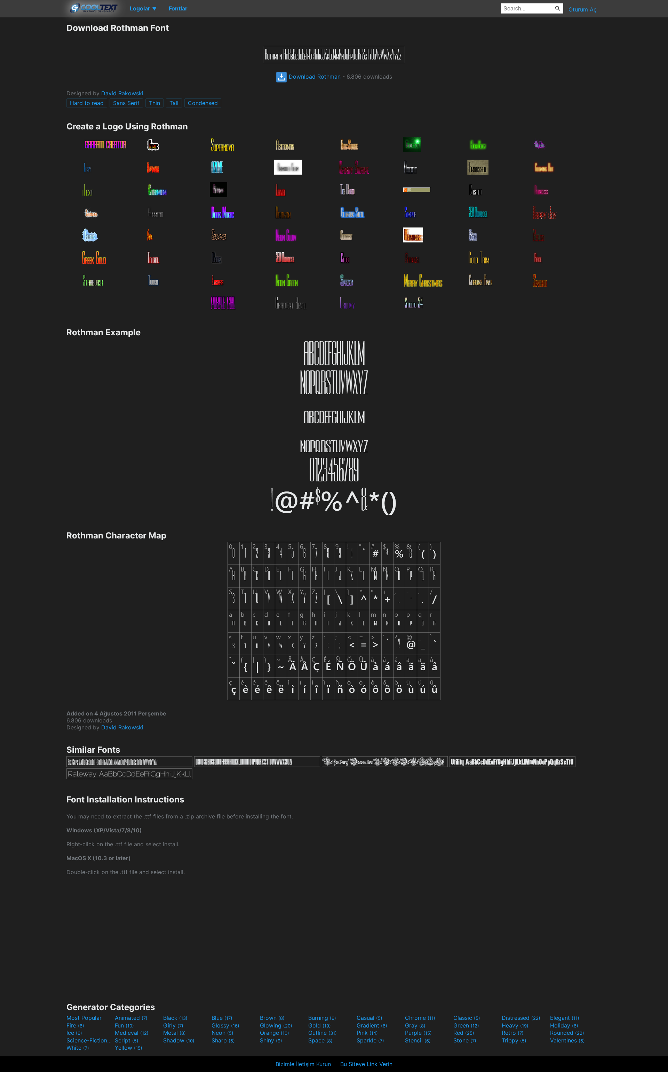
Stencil (418, 1040)
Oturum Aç (582, 9)
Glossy (225, 1025)
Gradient (372, 1025)
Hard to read (87, 102)
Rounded (567, 1032)
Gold (319, 1025)
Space (320, 1040)
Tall (173, 102)
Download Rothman (314, 76)
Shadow (178, 1040)
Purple (418, 1032)
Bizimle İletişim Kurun (303, 1064)
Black (175, 1017)
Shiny (271, 1040)
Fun (124, 1025)
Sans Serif (126, 102)
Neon (222, 1032)
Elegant (564, 1017)
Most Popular (84, 1017)
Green (466, 1025)
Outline (322, 1032)
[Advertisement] (33, 127)
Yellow (128, 1047)
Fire (75, 1025)
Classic (466, 1017)
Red (463, 1032)
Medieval (132, 1032)
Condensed (203, 102)
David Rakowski (122, 93)
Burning (322, 1017)
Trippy (514, 1040)
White (77, 1047)
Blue (222, 1017)
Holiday (564, 1025)
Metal (174, 1032)
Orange (274, 1032)
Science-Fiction (89, 1040)
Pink (367, 1032)
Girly (173, 1025)
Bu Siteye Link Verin (366, 1064)
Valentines (567, 1040)
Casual (369, 1017)
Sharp (223, 1040)
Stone (464, 1040)
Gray (415, 1025)
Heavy (515, 1025)
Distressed (521, 1017)
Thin (154, 102)
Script (126, 1040)
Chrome (420, 1017)
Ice (74, 1032)
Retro (513, 1032)
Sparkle (370, 1040)
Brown (272, 1017)
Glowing (276, 1025)
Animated (131, 1017)
